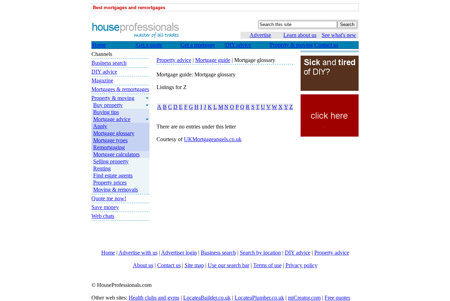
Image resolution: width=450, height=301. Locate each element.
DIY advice (297, 253)
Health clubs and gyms (154, 298)
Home (108, 253)
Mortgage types (110, 140)
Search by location (260, 253)
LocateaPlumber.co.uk (259, 298)
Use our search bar (228, 265)
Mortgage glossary (113, 133)
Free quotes (337, 298)
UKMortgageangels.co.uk (213, 139)
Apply (100, 126)
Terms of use (267, 265)
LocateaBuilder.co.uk (207, 298)
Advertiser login (179, 253)
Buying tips (106, 112)
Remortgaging (109, 147)
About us (143, 265)
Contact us (169, 265)
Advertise (260, 35)
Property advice (331, 253)
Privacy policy (301, 265)
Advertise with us (138, 253)
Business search (218, 253)
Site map (194, 265)
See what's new (339, 35)
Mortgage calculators (116, 154)
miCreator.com (304, 298)
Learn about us (299, 35)
